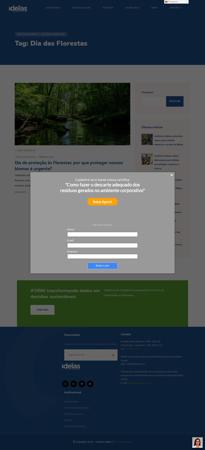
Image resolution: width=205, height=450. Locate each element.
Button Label (102, 265)
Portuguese (172, 2)
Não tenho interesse (102, 225)
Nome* (71, 229)
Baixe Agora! (102, 202)
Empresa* (72, 251)
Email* (70, 240)
